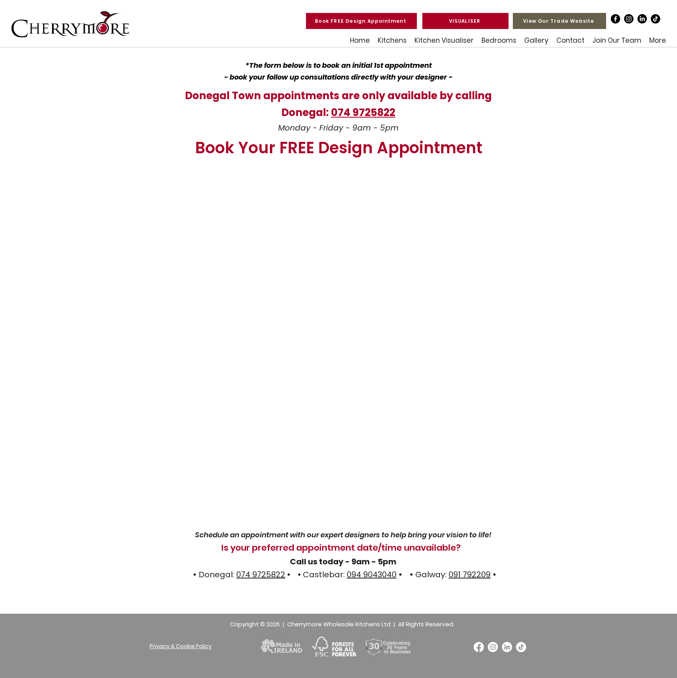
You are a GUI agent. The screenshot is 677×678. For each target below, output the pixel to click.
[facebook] (615, 19)
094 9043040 (371, 574)
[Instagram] (629, 19)
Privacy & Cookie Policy (181, 646)
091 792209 (470, 574)
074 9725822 (363, 112)
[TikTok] (655, 19)
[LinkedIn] (642, 19)
